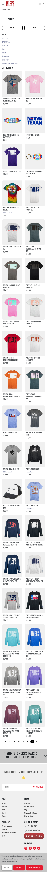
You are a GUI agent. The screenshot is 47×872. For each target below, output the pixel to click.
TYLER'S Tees (6, 42)
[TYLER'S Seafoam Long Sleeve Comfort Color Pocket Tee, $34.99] (35, 714)
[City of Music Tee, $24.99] (35, 491)
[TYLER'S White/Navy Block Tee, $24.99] (35, 193)
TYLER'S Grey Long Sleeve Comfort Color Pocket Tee (12, 693)
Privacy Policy (13, 862)
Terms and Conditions (9, 833)
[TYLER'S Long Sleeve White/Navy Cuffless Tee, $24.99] (35, 564)
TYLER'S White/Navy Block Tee (32, 209)
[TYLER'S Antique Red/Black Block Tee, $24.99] (12, 343)
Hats (3, 49)
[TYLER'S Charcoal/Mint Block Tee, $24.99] (12, 270)
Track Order (34, 836)
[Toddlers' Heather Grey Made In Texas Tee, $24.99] (12, 84)
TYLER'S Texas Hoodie (33, 469)
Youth (4, 813)
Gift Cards (5, 39)
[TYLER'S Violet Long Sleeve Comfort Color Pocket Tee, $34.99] (35, 675)
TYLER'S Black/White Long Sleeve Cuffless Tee (34, 544)
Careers (4, 830)
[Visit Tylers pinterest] (30, 848)
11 (23, 741)
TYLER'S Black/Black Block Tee (33, 286)
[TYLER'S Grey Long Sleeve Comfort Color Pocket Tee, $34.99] (12, 675)
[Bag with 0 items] (44, 3)
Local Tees (5, 46)
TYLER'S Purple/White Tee (12, 171)
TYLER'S (4, 803)
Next (41, 742)
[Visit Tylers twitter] (39, 848)
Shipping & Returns (30, 813)
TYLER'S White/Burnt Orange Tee (33, 359)
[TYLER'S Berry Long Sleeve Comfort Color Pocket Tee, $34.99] (12, 714)
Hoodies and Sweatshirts (10, 63)
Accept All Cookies (34, 867)
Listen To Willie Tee (10, 433)
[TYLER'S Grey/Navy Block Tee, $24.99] (12, 232)
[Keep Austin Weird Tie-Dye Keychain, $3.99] (35, 156)
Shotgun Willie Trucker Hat (11, 507)
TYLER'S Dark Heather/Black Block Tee (33, 249)
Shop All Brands (29, 816)
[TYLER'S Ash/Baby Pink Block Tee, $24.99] (35, 307)
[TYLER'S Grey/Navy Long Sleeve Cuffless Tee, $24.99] (12, 600)
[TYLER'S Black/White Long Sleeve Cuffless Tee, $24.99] (35, 528)
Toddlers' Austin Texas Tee (34, 100)
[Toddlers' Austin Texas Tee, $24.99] (35, 84)
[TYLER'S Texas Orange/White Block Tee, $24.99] (12, 379)
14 (36, 741)
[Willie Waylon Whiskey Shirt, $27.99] (35, 418)
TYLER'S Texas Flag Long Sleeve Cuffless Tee (34, 617)
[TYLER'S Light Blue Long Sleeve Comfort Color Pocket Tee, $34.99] (12, 637)
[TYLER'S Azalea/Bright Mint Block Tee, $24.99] (12, 307)
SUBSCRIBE (38, 787)
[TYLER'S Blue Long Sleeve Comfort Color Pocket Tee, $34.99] (35, 637)
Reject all (19, 867)
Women (4, 807)
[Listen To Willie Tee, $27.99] (12, 418)
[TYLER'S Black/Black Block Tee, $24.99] (35, 270)
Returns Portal (29, 807)
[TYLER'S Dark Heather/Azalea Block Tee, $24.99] (35, 379)
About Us (27, 803)
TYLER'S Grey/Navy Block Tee (12, 248)
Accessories (6, 56)
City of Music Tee (32, 506)
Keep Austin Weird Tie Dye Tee (11, 209)
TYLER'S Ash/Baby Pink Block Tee (34, 323)
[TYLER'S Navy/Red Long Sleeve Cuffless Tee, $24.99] (12, 528)
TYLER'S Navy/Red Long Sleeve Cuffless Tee (11, 544)
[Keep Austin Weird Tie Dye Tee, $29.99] (12, 193)
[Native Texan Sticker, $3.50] (35, 120)
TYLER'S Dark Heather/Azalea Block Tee (34, 397)
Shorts (4, 53)
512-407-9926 (33, 826)
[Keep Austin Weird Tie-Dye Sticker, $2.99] (12, 120)
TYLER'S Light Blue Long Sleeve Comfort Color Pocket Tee (11, 654)
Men (3, 810)
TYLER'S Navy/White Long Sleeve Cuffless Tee (12, 580)
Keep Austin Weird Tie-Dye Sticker (11, 136)
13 (32, 741)
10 (19, 741)
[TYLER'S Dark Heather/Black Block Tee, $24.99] (35, 232)
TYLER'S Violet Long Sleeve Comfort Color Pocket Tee (34, 693)
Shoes (4, 816)
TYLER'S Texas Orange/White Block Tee (12, 395)
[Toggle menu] (4, 3)
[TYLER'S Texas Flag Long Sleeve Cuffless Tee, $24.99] (35, 600)
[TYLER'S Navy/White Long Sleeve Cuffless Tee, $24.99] (12, 564)
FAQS (26, 810)
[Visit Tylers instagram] (26, 848)
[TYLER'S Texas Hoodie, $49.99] (35, 454)
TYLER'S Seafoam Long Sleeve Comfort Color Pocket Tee (34, 731)
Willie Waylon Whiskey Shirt (34, 434)
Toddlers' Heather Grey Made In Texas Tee (11, 100)
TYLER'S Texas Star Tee (11, 469)
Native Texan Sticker (33, 135)
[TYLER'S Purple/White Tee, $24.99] (12, 156)
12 (28, 741)
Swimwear (5, 60)
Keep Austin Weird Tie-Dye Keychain (34, 173)
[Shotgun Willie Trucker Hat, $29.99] (12, 491)
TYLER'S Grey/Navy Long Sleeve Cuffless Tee (11, 617)
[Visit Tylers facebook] (35, 848)
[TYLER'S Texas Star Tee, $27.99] (12, 454)
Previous (5, 742)
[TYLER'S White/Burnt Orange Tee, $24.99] (35, 343)
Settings (7, 867)
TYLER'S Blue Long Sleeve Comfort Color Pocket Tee (34, 654)
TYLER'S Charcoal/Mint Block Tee (11, 286)
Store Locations (7, 826)
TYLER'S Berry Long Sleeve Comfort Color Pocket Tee (11, 731)
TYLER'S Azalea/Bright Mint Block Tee (11, 323)
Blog (3, 836)
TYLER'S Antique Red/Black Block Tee (10, 359)
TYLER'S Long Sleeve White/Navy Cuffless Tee (34, 580)
